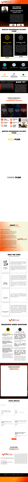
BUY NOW (7, 57)
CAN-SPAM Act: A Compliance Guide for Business (21, 421)
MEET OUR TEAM (24, 123)
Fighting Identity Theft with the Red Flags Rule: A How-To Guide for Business (20, 433)
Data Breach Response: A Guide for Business (6, 422)
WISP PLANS (21, 25)
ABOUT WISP (13, 25)
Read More (16, 424)
